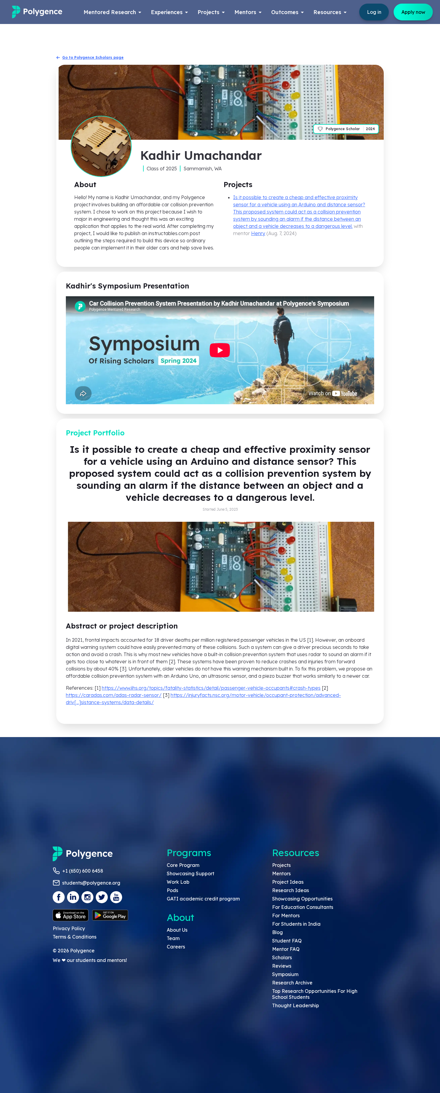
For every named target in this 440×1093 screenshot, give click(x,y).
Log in (374, 12)
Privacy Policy (69, 928)
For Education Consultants (302, 907)
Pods (172, 890)
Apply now (413, 12)
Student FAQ (287, 941)
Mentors (281, 873)
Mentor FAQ (286, 949)
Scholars (282, 957)
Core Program (183, 865)
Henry (258, 233)
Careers (176, 947)
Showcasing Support (190, 873)
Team (173, 938)
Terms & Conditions (74, 937)
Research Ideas (290, 890)
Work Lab (178, 882)
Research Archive (292, 983)
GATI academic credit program (203, 899)
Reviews (281, 966)
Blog (277, 932)
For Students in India (296, 924)
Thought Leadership (295, 1005)
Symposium (285, 974)
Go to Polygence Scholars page (93, 57)
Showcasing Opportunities (302, 899)
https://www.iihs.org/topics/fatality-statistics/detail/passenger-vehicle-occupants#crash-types (211, 688)
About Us (177, 930)
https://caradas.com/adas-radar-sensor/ (114, 695)
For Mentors (286, 915)
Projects (281, 865)
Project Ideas (288, 882)
